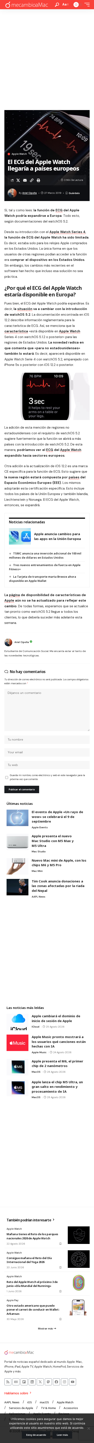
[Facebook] (56, 1381)
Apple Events (40, 827)
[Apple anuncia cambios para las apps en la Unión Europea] (20, 536)
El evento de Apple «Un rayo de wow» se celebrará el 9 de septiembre (57, 816)
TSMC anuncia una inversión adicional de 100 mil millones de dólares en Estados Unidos (45, 555)
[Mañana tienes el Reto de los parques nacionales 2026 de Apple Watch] (79, 1235)
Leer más (62, 1434)
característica (16, 331)
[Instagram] (64, 1381)
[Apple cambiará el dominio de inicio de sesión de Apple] (17, 1022)
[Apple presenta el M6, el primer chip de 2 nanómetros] (17, 1067)
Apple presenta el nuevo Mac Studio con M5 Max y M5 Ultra (53, 841)
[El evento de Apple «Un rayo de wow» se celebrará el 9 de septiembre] (17, 818)
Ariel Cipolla (29, 192)
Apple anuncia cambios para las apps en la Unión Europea (57, 536)
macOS (36, 1071)
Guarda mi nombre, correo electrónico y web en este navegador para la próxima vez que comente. (47, 777)
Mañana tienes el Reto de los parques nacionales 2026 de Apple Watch (32, 1236)
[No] (88, 1428)
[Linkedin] (32, 1381)
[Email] (25, 180)
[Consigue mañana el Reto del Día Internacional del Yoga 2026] (79, 1259)
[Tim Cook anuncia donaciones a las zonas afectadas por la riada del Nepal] (17, 887)
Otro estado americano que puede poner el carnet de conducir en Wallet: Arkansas (33, 1309)
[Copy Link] (32, 180)
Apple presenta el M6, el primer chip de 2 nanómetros (57, 1063)
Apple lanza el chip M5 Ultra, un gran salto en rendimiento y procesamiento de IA (57, 1087)
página (14, 595)
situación (24, 309)
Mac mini (37, 871)
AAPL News (38, 896)
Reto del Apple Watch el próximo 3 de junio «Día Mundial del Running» (32, 1284)
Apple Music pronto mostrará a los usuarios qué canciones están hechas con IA (59, 1041)
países (74, 477)
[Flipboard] (24, 1381)
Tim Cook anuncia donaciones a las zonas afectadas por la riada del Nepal (58, 886)
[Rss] (7, 1381)
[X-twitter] (40, 1381)
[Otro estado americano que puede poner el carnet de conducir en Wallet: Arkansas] (79, 1306)
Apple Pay (12, 1300)
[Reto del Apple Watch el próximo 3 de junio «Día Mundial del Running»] (79, 1283)
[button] (57, 5)
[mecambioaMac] (26, 4)
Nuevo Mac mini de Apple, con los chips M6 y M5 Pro (59, 862)
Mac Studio (39, 851)
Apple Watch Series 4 (67, 232)
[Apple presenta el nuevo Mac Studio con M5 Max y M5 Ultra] (17, 842)
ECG (59, 210)
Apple (9, 600)
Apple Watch (19, 154)
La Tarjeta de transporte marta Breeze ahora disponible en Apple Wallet (42, 579)
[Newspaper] (15, 1381)
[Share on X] (18, 180)
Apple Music (39, 1052)
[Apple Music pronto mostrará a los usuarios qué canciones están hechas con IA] (17, 1043)
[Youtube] (72, 1381)
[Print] (38, 180)
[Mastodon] (48, 1381)
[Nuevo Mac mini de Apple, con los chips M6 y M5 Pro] (17, 866)
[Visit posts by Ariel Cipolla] (8, 642)
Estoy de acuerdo (36, 1434)
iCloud (35, 1026)
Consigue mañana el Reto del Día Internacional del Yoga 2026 (29, 1260)
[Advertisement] (47, 58)
